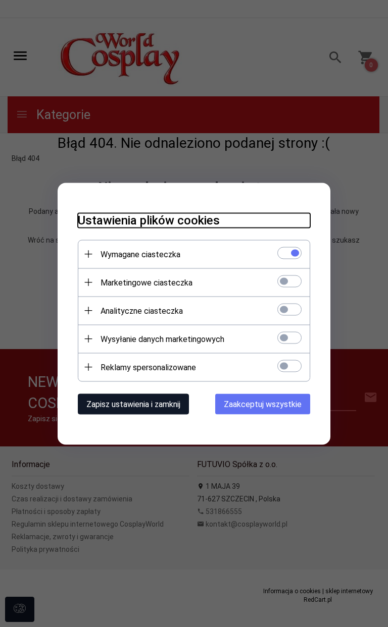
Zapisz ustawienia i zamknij (133, 404)
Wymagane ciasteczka (140, 254)
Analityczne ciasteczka (142, 310)
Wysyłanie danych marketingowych (162, 339)
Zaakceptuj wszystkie (263, 404)
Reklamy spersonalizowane (148, 367)
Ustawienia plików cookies (149, 220)
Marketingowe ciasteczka (146, 282)
